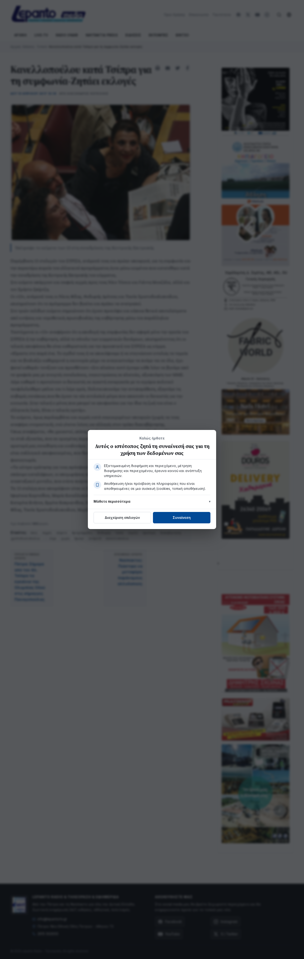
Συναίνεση (182, 518)
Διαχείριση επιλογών (122, 518)
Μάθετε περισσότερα (112, 501)
